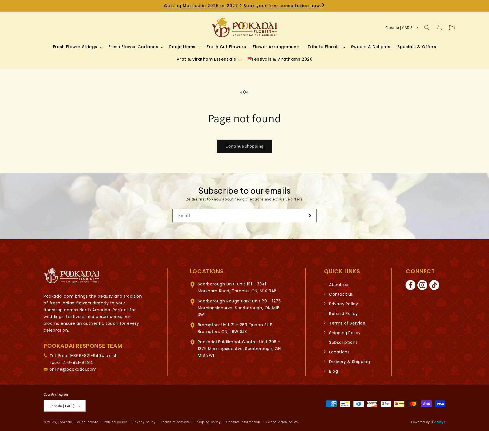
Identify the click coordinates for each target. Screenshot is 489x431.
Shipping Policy (345, 333)
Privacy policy (144, 422)
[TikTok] (434, 285)
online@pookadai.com (73, 369)
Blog (333, 371)
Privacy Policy (343, 304)
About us (338, 284)
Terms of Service (347, 323)
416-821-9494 (78, 362)
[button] (77, 46)
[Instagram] (422, 285)
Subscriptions (343, 342)
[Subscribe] (310, 215)
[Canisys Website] (438, 422)
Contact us (341, 294)
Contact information (243, 422)
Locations (339, 352)
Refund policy (115, 422)
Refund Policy (343, 313)
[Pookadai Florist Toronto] (72, 276)
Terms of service (175, 422)
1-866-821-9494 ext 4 (93, 356)
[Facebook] (410, 285)
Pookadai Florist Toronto (78, 422)
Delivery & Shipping (349, 361)
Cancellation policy (282, 422)
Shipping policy (207, 422)
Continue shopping (245, 146)
